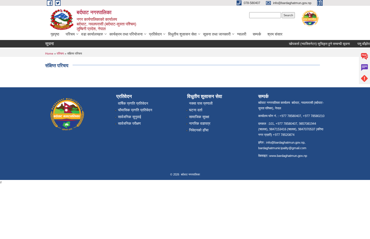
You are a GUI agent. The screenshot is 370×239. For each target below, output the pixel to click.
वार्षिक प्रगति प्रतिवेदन (133, 103)
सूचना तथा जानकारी (217, 34)
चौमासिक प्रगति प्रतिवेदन (135, 110)
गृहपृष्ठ (55, 34)
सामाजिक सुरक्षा (199, 117)
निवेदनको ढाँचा (199, 130)
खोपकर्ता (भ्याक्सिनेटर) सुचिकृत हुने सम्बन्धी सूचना (317, 44)
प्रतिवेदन (155, 34)
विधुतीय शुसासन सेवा (182, 34)
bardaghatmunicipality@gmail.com (282, 148)
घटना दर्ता (195, 110)
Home (49, 53)
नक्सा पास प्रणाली (201, 103)
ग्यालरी (241, 34)
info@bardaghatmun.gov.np (285, 142)
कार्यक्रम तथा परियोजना (126, 34)
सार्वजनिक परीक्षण (129, 124)
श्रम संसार (274, 34)
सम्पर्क (257, 34)
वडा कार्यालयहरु (92, 34)
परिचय (70, 34)
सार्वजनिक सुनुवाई (129, 117)
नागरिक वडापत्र (199, 124)
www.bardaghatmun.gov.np (288, 155)
